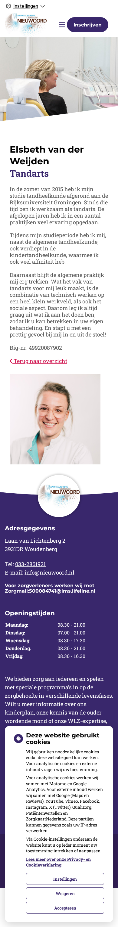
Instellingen (65, 879)
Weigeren (65, 893)
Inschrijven (88, 25)
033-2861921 (30, 564)
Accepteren (65, 908)
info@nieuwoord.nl (49, 572)
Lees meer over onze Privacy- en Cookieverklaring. (58, 862)
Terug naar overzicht (39, 360)
